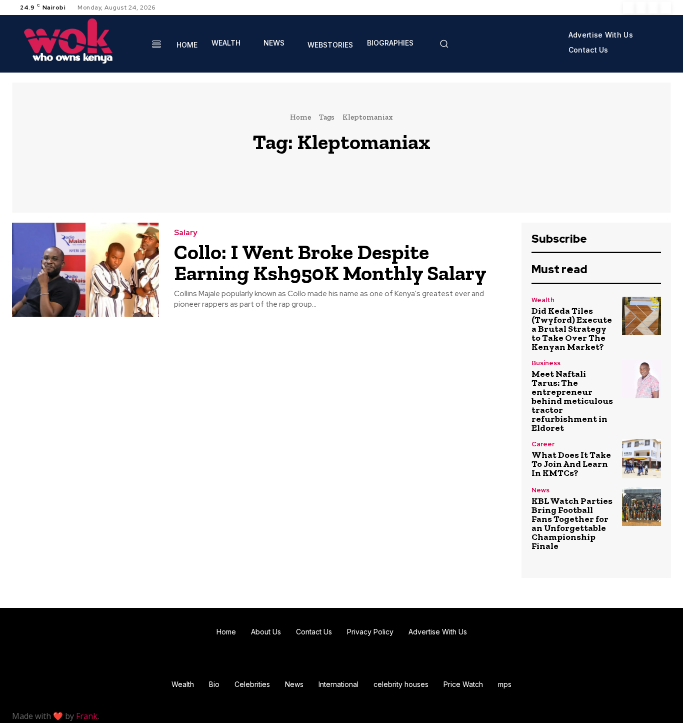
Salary (185, 233)
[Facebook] (629, 8)
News (541, 490)
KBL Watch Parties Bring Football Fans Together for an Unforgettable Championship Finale (572, 523)
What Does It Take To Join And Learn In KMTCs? (571, 463)
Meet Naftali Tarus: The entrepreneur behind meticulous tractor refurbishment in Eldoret (572, 400)
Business (546, 363)
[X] (653, 8)
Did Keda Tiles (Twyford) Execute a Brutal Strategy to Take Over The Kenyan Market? (572, 328)
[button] (444, 43)
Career (543, 444)
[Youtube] (665, 8)
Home (300, 117)
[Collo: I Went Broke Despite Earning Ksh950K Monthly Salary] (85, 270)
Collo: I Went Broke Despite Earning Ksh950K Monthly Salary (330, 262)
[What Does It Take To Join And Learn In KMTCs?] (641, 458)
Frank (87, 715)
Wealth (543, 300)
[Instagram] (641, 8)
